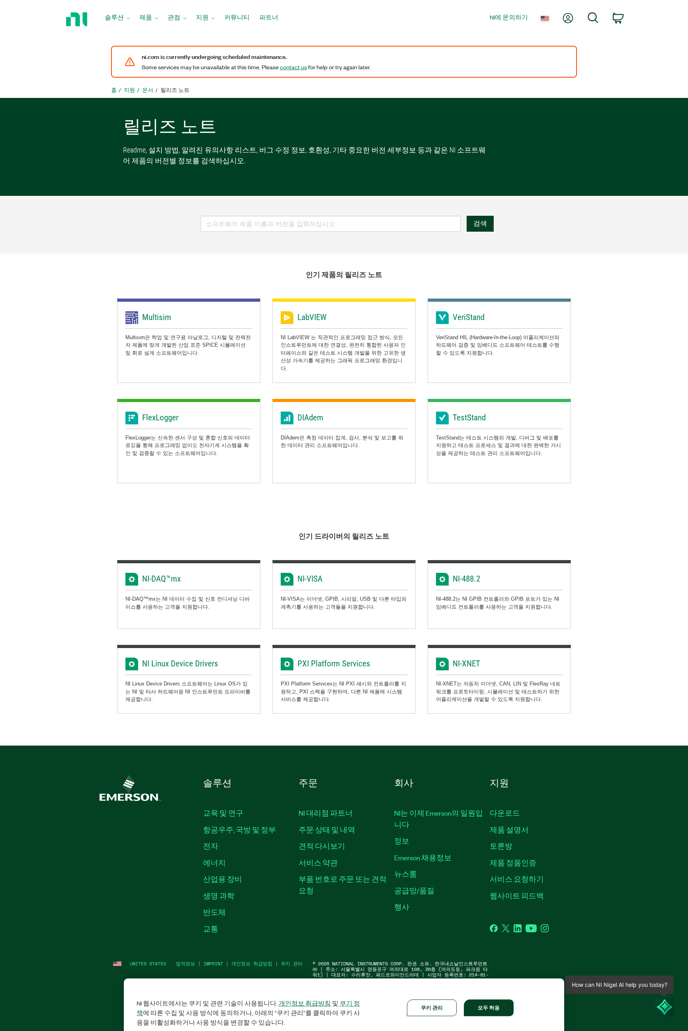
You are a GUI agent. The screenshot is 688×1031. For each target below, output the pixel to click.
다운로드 (505, 812)
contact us (293, 67)
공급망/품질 (414, 890)
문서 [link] (147, 90)
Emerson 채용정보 (423, 857)
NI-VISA (309, 579)
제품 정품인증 (513, 862)
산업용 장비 (222, 879)
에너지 (214, 862)
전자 (210, 846)
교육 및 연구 (223, 812)
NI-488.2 (466, 579)
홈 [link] (114, 90)
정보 (401, 840)
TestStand (469, 417)
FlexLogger (160, 417)
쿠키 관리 (292, 963)
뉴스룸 (405, 873)
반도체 (214, 912)
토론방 (501, 846)
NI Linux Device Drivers (180, 663)
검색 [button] (480, 223)
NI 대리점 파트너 (326, 812)
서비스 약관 (318, 862)
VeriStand (469, 317)
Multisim (156, 317)
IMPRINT (213, 963)
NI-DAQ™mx (161, 579)
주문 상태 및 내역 (327, 829)
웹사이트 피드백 (517, 895)
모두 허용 (489, 1007)
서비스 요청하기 (517, 879)
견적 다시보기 (322, 846)
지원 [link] (129, 90)
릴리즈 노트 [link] (175, 90)
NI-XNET (466, 663)
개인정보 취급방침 (251, 963)
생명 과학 (219, 895)
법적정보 (185, 963)
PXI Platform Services (333, 663)
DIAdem (310, 417)
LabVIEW (311, 317)
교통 (210, 928)
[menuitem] (117, 19)
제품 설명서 (509, 829)
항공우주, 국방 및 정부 (239, 829)
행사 (401, 906)
